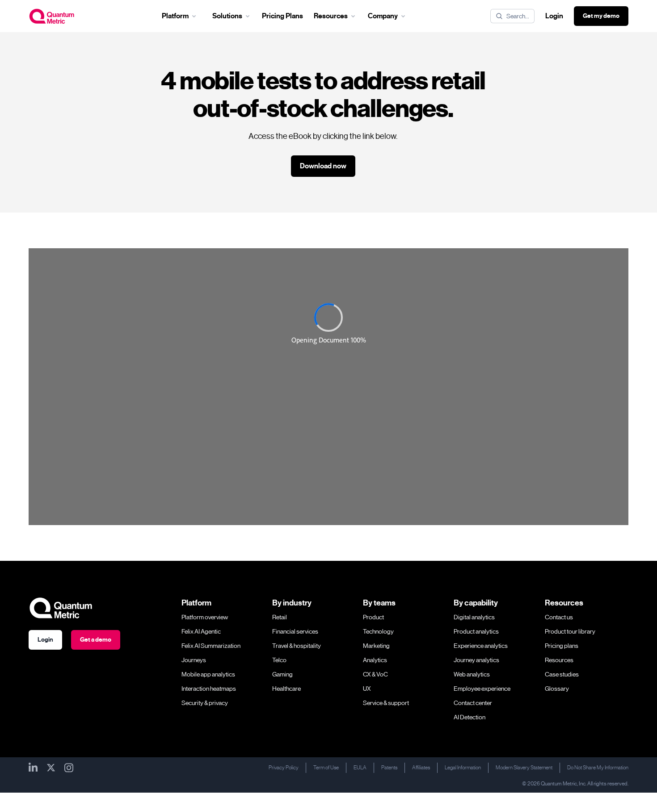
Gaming (282, 674)
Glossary (557, 688)
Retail (279, 617)
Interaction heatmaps (208, 688)
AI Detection (469, 717)
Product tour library (570, 631)
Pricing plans (561, 645)
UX (367, 688)
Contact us (559, 617)
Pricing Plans (282, 16)
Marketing (376, 645)
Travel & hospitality (296, 645)
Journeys (193, 660)
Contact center (473, 702)
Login (554, 16)
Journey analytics (476, 660)
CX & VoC (375, 674)
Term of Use (326, 767)
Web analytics (472, 674)
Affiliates (421, 767)
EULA (360, 767)
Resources (559, 660)
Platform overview (204, 617)
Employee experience (482, 688)
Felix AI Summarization (210, 645)
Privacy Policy (284, 767)
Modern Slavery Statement (524, 767)
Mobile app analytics (208, 674)
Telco (279, 660)
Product (373, 617)
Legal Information (463, 767)
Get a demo (95, 639)
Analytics (375, 660)
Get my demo (601, 16)
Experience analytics (481, 645)
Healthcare (286, 688)
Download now (323, 166)
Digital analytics (474, 617)
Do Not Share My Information (597, 767)
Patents (389, 767)
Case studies (562, 674)
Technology (378, 631)
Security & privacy (204, 702)
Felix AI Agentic (201, 631)
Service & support (386, 702)
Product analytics (476, 631)
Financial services (295, 631)
